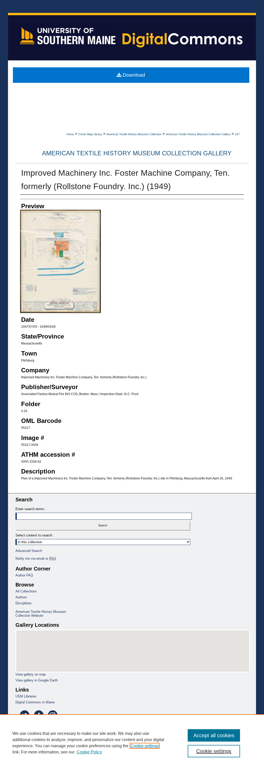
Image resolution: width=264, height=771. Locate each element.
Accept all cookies (213, 735)
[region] (132, 742)
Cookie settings (144, 746)
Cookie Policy (89, 752)
